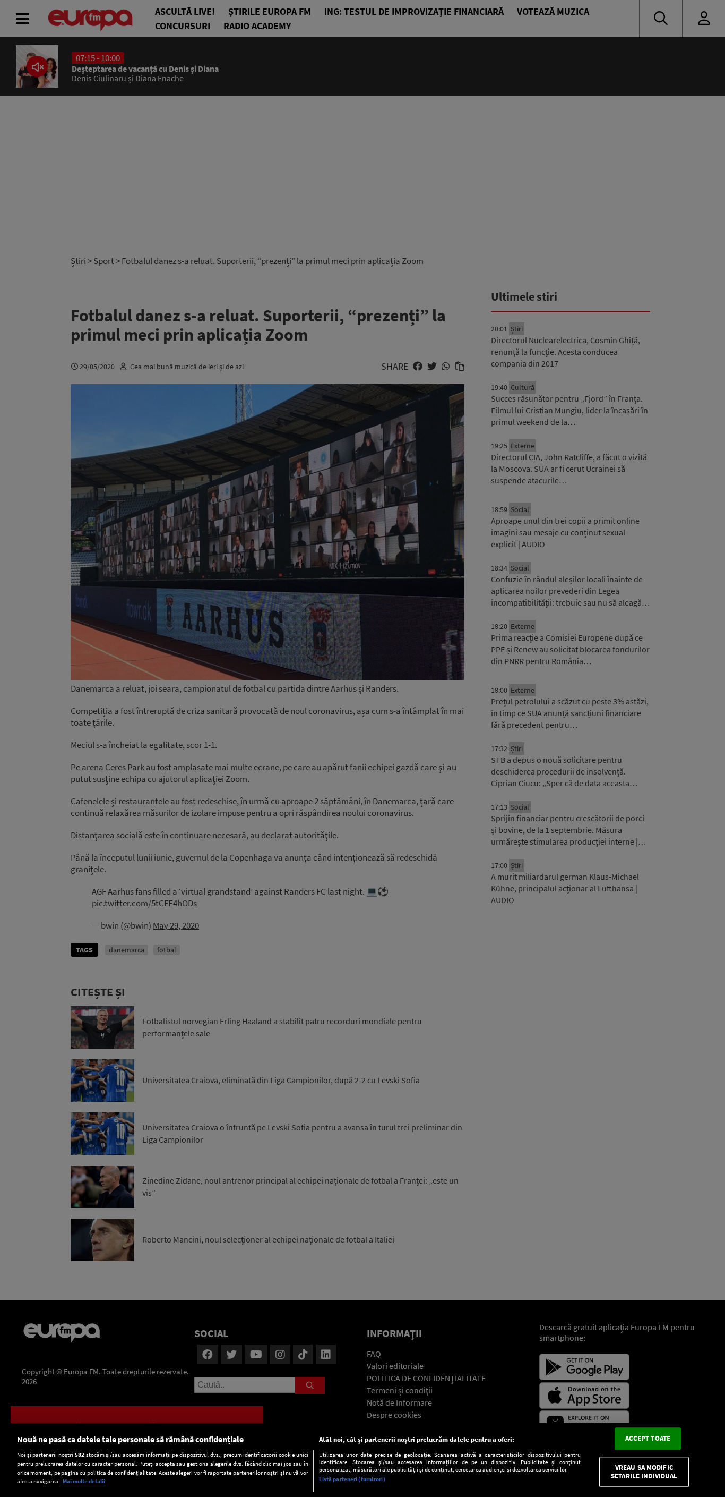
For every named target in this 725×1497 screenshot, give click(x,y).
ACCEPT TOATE (648, 1438)
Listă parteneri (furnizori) (352, 1479)
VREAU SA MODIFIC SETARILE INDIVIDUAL (644, 1472)
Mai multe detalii (84, 1481)
